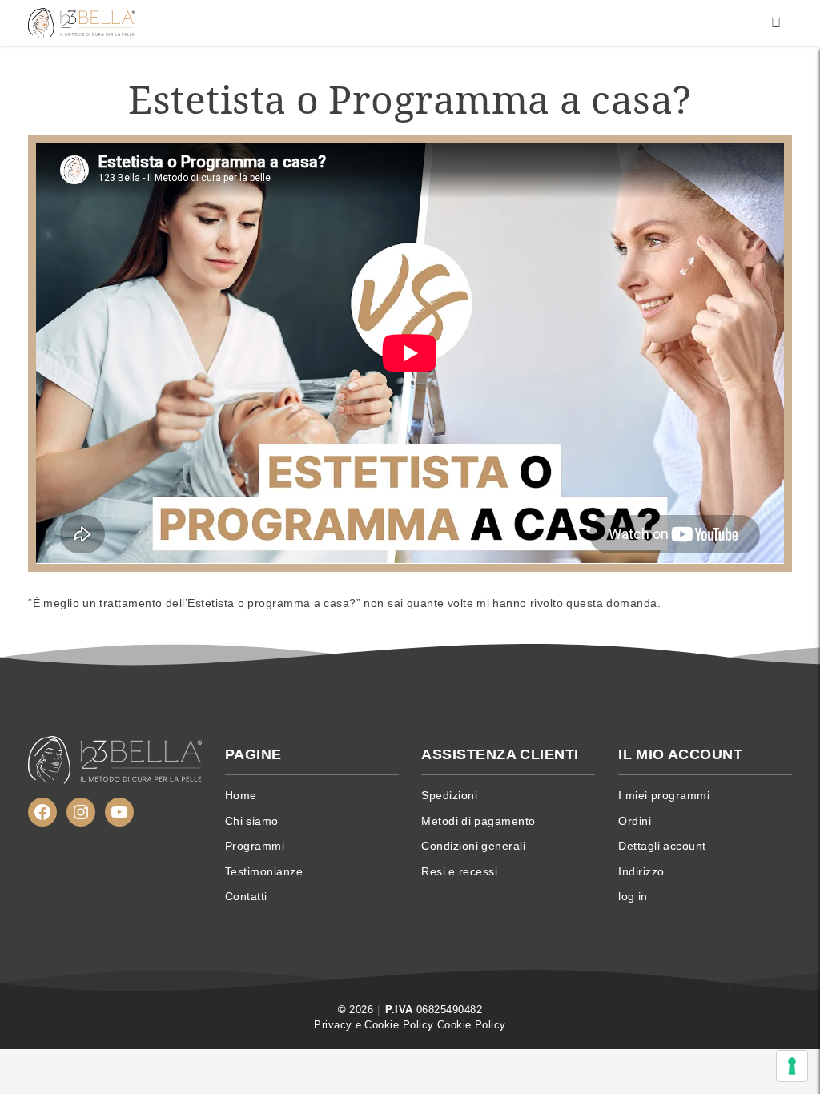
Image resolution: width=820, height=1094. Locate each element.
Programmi (255, 845)
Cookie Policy (471, 1025)
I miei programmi (663, 795)
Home (241, 795)
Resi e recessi (459, 871)
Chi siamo (252, 820)
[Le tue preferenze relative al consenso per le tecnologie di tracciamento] (792, 1066)
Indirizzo (641, 871)
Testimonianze (264, 871)
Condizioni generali (473, 845)
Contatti (246, 896)
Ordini (634, 820)
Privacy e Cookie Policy (373, 1025)
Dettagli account (662, 845)
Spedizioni (449, 795)
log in (633, 896)
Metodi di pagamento (478, 820)
